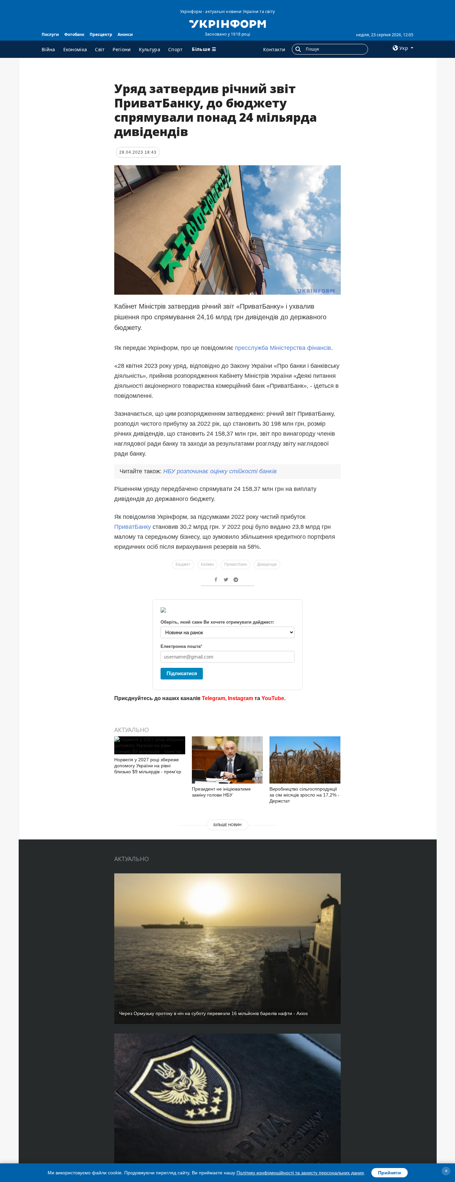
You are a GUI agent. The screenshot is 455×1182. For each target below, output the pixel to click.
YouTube (272, 698)
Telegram (213, 698)
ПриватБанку (133, 526)
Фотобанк (74, 34)
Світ (100, 49)
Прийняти (389, 1172)
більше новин (227, 825)
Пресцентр (101, 34)
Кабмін (207, 564)
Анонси (125, 34)
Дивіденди (267, 564)
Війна (48, 49)
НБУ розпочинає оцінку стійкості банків (219, 471)
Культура (149, 49)
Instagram (240, 698)
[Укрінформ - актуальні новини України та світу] (227, 23)
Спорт (175, 49)
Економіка (75, 49)
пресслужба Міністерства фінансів (283, 348)
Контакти (274, 49)
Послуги (50, 34)
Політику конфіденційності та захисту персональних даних (300, 1172)
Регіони (122, 49)
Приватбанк (235, 564)
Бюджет (183, 564)
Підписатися (182, 673)
